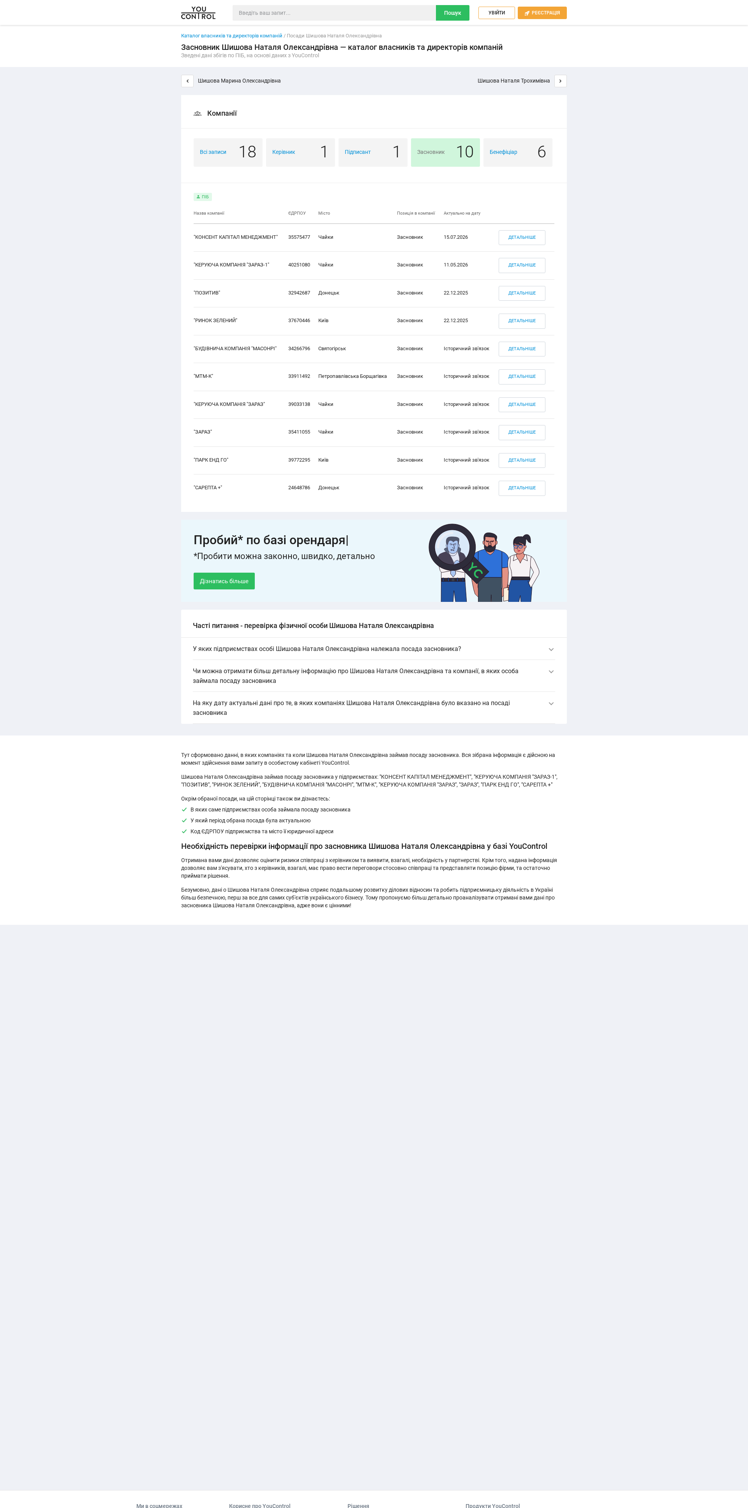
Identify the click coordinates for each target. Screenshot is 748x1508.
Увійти (497, 13)
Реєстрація (542, 13)
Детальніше (522, 237)
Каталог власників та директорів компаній (231, 36)
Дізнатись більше (224, 581)
